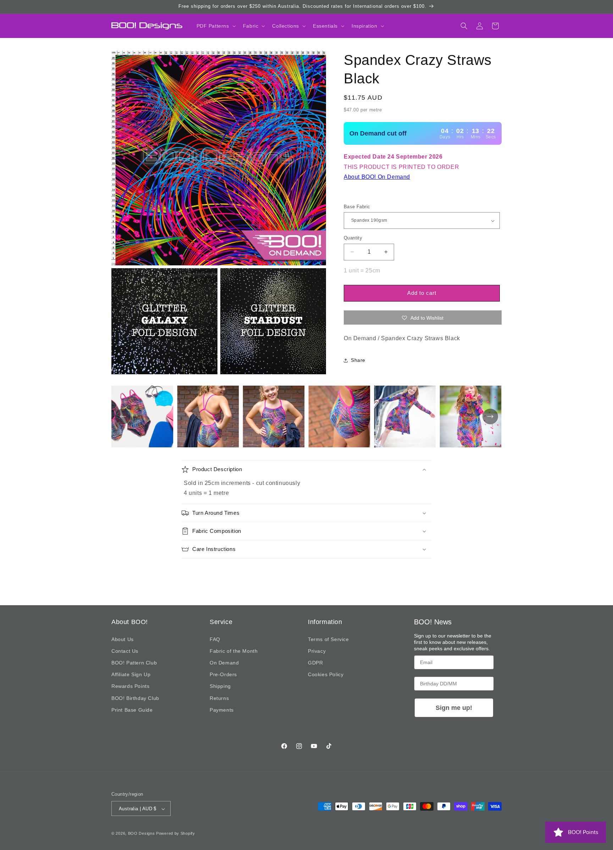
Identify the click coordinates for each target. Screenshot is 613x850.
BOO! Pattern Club (134, 663)
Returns (219, 698)
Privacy (317, 651)
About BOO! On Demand (377, 177)
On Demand (224, 663)
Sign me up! (454, 707)
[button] (215, 25)
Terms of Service (328, 639)
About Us (122, 639)
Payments (222, 710)
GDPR (315, 663)
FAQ (215, 639)
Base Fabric (357, 206)
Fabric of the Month (234, 651)
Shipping (220, 686)
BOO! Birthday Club (135, 698)
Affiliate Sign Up (130, 674)
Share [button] (358, 360)
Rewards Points (130, 686)
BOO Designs (141, 834)
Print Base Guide (132, 710)
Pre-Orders (223, 674)
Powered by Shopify (175, 834)
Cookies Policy (325, 674)
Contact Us (124, 651)
